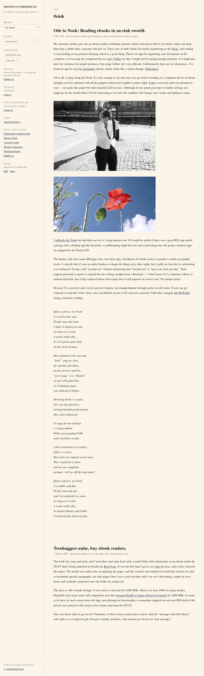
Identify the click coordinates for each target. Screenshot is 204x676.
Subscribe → (12, 60)
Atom (12, 171)
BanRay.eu (9, 155)
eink (90, 36)
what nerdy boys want (119, 553)
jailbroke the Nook (66, 240)
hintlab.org (9, 79)
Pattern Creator (11, 137)
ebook (84, 36)
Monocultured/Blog (20, 6)
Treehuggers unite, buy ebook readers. (90, 548)
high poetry (98, 36)
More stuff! (104, 553)
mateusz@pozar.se (12, 121)
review (121, 36)
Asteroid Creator (11, 142)
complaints (75, 36)
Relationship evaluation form (17, 133)
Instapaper (89, 69)
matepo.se (8, 110)
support (135, 36)
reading (113, 36)
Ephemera (152, 69)
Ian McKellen (182, 293)
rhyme (128, 36)
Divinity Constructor (13, 146)
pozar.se (7, 94)
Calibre (117, 59)
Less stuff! (94, 553)
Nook (175, 49)
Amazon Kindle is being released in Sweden (141, 595)
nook (106, 36)
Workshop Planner (12, 151)
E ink (152, 82)
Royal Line (110, 566)
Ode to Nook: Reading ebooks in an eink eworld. (100, 30)
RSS (6, 171)
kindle (85, 553)
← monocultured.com (14, 668)
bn (68, 36)
